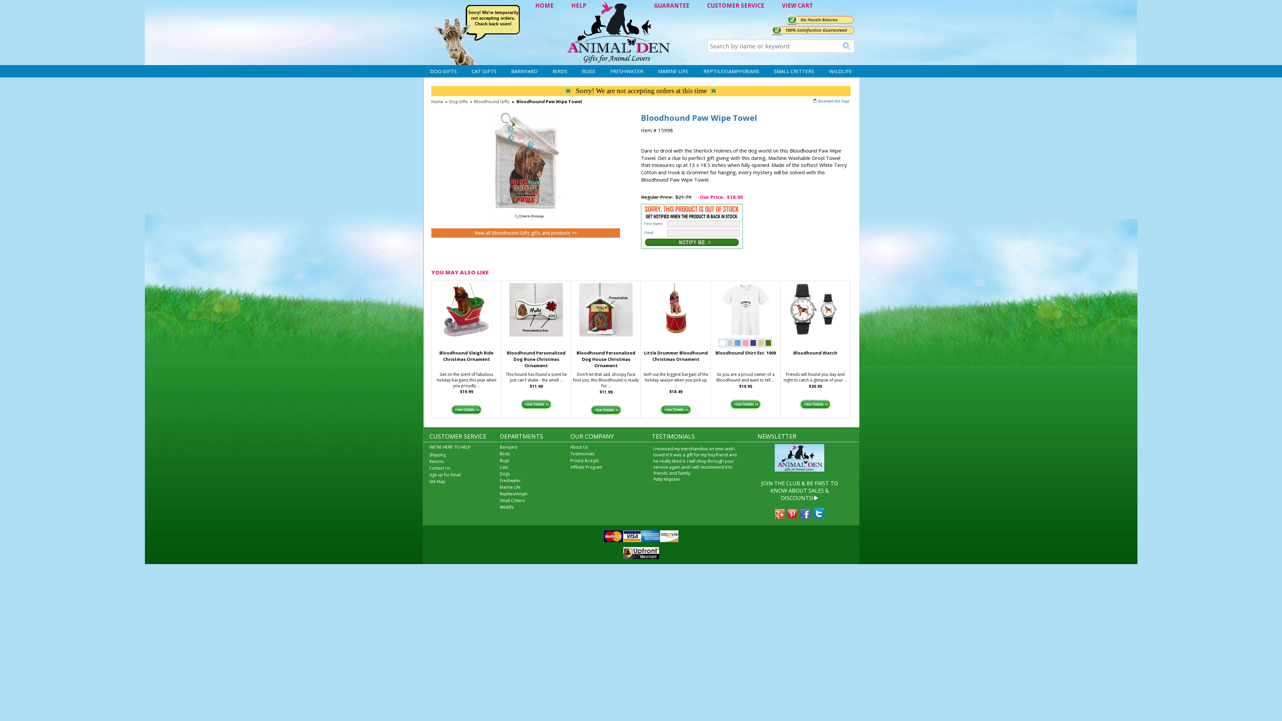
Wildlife (840, 71)
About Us (579, 447)
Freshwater (626, 71)
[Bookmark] (832, 102)
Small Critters (794, 71)
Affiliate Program (586, 467)
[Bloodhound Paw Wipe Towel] (526, 219)
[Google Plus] (780, 516)
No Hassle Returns (819, 20)
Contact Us (439, 468)
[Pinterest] (792, 516)
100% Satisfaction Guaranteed (816, 30)
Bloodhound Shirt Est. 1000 (745, 353)
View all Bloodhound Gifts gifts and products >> (525, 233)
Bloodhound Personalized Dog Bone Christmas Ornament (536, 359)
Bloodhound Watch (815, 353)
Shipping (437, 455)
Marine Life (673, 71)
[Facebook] (805, 516)
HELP (578, 5)
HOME (544, 5)
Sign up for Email (445, 475)
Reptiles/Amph (513, 494)
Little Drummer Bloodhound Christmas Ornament (676, 356)
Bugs (588, 71)
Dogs (505, 474)
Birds (560, 71)
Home (437, 101)
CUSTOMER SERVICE (735, 5)
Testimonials (582, 454)
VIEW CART (797, 5)
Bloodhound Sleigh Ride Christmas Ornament (466, 356)
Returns (436, 461)
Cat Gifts (484, 71)
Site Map (437, 481)
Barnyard (524, 71)
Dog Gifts (443, 71)
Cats (504, 467)
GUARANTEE (671, 5)
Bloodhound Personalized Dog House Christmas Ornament (606, 359)
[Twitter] (819, 516)
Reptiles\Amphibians (731, 71)
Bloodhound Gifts (492, 101)
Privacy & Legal (584, 460)
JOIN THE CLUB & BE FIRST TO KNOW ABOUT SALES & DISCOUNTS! (799, 491)
